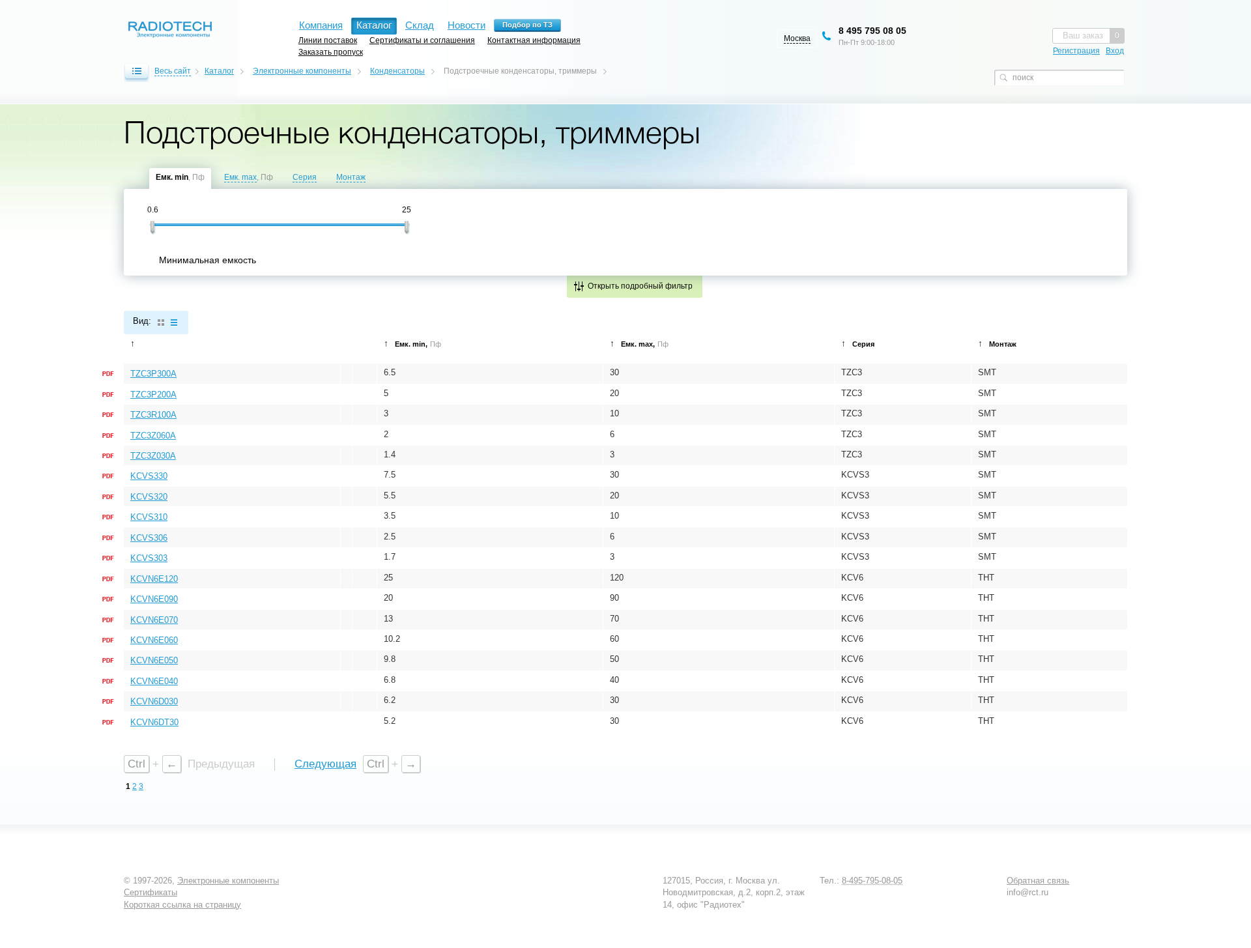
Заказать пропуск (330, 52)
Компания (321, 25)
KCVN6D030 (154, 701)
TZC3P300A (153, 374)
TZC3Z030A (153, 456)
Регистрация (1076, 50)
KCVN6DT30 (154, 722)
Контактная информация (534, 40)
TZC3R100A (153, 415)
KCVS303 (148, 558)
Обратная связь (1038, 880)
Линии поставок (327, 40)
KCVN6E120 (154, 579)
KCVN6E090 (154, 599)
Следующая (325, 764)
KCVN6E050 (154, 660)
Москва (797, 38)
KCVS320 (148, 497)
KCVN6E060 (154, 640)
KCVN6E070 (154, 620)
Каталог (219, 71)
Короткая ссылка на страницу (182, 905)
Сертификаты (150, 892)
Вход (1115, 50)
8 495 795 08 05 (872, 30)
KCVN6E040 (154, 681)
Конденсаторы (397, 71)
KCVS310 (148, 517)
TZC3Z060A (153, 435)
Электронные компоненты (302, 71)
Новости (466, 25)
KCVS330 (148, 476)
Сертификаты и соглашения (422, 40)
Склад (419, 25)
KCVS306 (148, 538)
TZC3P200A (153, 394)
